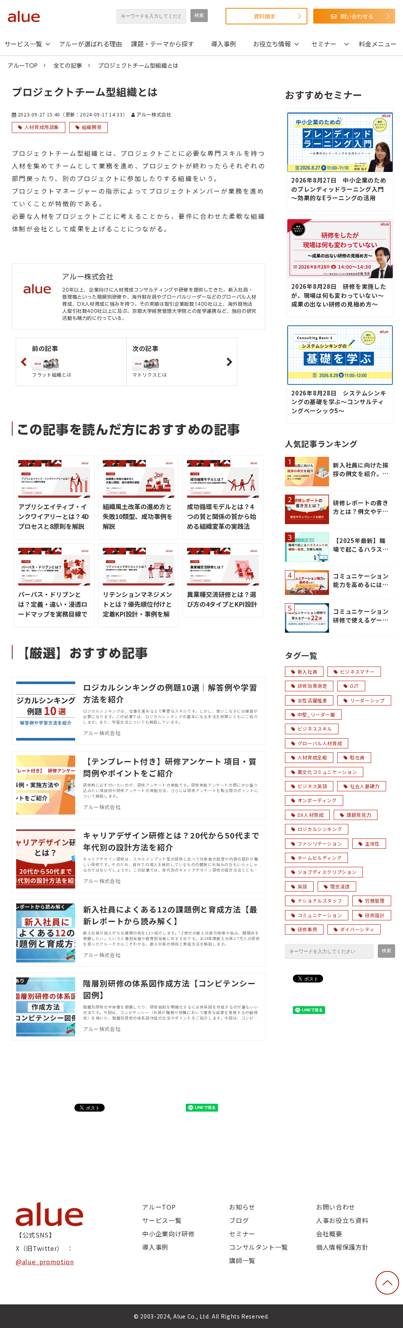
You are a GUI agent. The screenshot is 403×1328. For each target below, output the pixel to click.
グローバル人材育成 (320, 743)
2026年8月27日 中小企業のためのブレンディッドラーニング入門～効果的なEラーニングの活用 (338, 189)
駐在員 (357, 757)
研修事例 (308, 929)
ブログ (239, 1220)
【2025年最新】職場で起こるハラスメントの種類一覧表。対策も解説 (361, 545)
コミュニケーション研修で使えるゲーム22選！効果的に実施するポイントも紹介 (361, 616)
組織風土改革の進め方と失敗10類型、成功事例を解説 (138, 516)
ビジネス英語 (312, 786)
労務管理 (375, 900)
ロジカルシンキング (320, 829)
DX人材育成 (311, 814)
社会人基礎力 (365, 786)
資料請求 (264, 16)
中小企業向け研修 (168, 1233)
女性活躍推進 (312, 700)
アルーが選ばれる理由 (90, 43)
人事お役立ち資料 (342, 1220)
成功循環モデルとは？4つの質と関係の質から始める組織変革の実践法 (221, 516)
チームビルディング (320, 857)
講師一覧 (242, 1260)
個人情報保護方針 (342, 1247)
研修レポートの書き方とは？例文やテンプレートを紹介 (361, 507)
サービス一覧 (23, 43)
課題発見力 (358, 814)
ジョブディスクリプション (327, 871)
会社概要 (329, 1233)
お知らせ (242, 1207)
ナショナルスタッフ (320, 900)
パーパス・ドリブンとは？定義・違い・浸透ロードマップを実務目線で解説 (52, 608)
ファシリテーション (320, 843)
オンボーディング (317, 800)
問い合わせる (356, 16)
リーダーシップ (367, 700)
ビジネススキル (315, 728)
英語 (302, 886)
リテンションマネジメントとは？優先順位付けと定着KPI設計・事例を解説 (137, 608)
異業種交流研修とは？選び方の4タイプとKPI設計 (222, 599)
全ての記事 (68, 65)
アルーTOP (23, 65)
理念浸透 (340, 886)
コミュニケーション (320, 915)
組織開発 (92, 127)
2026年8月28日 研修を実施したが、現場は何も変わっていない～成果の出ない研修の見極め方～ (338, 295)
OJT (354, 685)
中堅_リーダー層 (316, 714)
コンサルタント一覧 (258, 1247)
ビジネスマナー (357, 671)
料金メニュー (378, 43)
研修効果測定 (312, 685)
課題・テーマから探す (162, 43)
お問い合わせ (335, 1207)
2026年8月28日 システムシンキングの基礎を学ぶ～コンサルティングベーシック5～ (338, 402)
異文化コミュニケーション (327, 771)
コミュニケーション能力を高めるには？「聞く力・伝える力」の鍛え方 (361, 580)
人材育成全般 (312, 757)
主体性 (372, 843)
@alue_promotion (45, 1261)
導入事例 (223, 43)
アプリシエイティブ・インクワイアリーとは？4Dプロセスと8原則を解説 (53, 516)
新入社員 (308, 671)
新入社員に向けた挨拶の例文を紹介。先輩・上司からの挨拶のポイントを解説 (361, 469)
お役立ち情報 (272, 43)
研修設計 (375, 915)
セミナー (323, 43)
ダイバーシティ (357, 929)
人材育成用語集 (41, 127)
